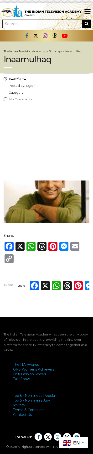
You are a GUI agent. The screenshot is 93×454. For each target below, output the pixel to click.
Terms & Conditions (29, 410)
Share (8, 285)
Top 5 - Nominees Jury (31, 400)
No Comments (20, 99)
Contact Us (22, 415)
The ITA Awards (26, 364)
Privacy (19, 405)
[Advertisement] (46, 142)
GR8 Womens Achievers (33, 369)
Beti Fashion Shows (29, 374)
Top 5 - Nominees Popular (34, 395)
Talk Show (21, 379)
